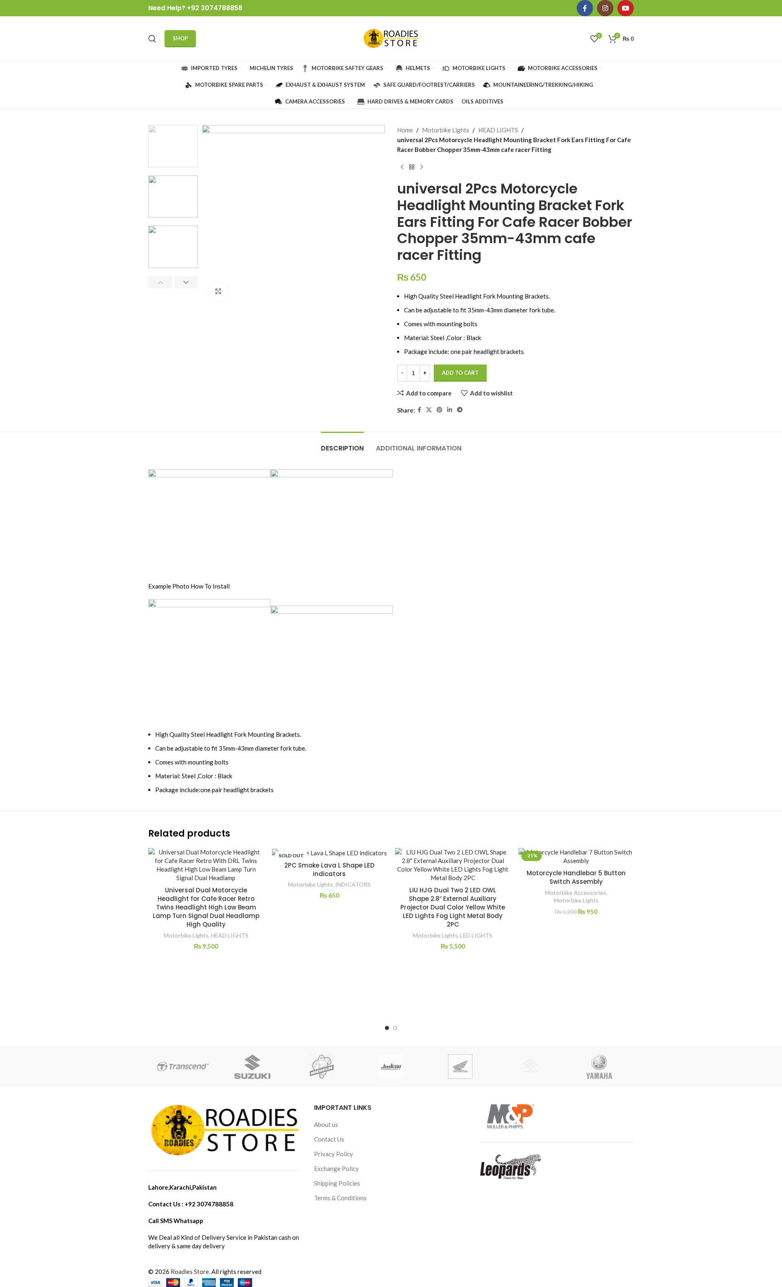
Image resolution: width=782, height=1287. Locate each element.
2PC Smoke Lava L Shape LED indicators (329, 869)
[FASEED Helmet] (529, 1066)
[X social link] (429, 409)
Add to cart (460, 372)
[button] (160, 282)
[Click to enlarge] (218, 291)
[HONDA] (460, 1066)
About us (326, 1124)
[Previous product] (402, 167)
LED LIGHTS (476, 935)
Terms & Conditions (340, 1197)
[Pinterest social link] (439, 409)
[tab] (342, 444)
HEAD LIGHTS (498, 130)
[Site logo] (391, 38)
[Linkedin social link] (450, 409)
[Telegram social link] (460, 409)
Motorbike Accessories (575, 892)
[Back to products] (412, 167)
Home (405, 130)
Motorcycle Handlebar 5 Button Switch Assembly (576, 877)
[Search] (152, 39)
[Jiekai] (391, 1066)
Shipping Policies (337, 1183)
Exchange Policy (336, 1168)
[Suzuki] (252, 1066)
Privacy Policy (333, 1153)
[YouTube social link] (625, 8)
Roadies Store (190, 1271)
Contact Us (329, 1139)
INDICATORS (353, 884)
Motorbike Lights (445, 130)
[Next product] (421, 167)
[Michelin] (321, 1066)
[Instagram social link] (605, 8)
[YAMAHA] (599, 1066)
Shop (180, 38)
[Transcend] (182, 1066)
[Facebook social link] (585, 8)
